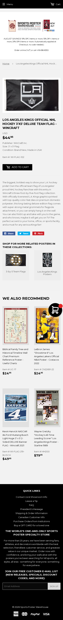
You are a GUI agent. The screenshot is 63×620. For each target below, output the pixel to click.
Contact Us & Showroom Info (31, 497)
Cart (57, 4)
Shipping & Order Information (31, 513)
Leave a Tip (31, 501)
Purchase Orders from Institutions (31, 521)
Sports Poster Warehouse (34, 607)
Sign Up (54, 586)
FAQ (31, 505)
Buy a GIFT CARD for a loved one (31, 525)
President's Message (31, 509)
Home (6, 63)
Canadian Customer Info (31, 517)
